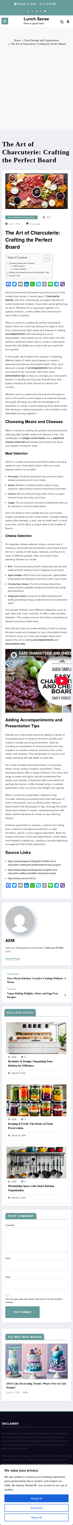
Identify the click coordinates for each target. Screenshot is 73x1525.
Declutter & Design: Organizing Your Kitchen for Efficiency (30, 1063)
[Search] (62, 21)
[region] (36, 1495)
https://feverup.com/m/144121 (22, 878)
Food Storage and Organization (22, 217)
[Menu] (4, 21)
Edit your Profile (54, 947)
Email (7, 1277)
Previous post (13, 974)
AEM (48, 217)
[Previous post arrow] (65, 978)
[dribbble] (36, 11)
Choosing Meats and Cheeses (22, 263)
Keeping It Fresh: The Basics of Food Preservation (30, 1126)
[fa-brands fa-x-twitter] (32, 11)
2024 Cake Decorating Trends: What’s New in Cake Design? (36, 1385)
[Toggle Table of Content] (45, 258)
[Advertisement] (36, 87)
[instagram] (40, 11)
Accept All (36, 1498)
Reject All (36, 1517)
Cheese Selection (20, 269)
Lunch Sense (36, 19)
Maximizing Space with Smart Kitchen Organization (31, 1188)
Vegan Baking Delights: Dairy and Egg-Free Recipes (32, 995)
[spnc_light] (68, 22)
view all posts (12, 959)
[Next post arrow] (65, 995)
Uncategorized (14, 1347)
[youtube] (45, 11)
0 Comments (35, 224)
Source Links (14, 275)
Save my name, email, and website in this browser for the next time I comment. (34, 1300)
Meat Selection (19, 266)
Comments (9, 1225)
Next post (11, 989)
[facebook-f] (28, 11)
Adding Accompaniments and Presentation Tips (29, 272)
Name (7, 1258)
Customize (37, 1508)
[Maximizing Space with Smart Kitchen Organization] (36, 1162)
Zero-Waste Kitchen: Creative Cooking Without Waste (35, 980)
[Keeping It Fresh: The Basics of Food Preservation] (36, 1099)
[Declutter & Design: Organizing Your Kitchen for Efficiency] (36, 1037)
